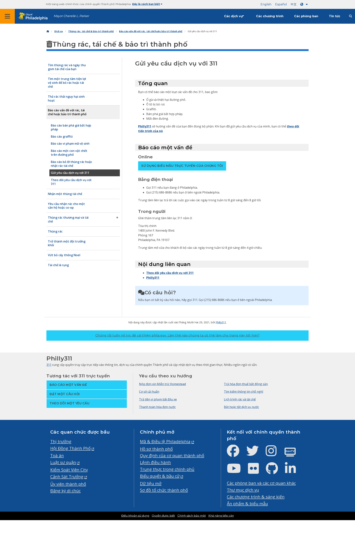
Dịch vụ (58, 31)
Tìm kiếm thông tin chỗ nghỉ (243, 392)
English (266, 4)
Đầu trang (339, 510)
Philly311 (144, 126)
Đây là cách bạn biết (146, 4)
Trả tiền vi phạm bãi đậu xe (158, 399)
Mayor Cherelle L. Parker (71, 16)
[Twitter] (255, 454)
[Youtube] (237, 471)
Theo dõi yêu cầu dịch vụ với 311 (170, 273)
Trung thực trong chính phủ (167, 469)
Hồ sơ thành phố (156, 449)
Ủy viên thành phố (68, 484)
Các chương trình (269, 16)
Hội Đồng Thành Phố (70, 448)
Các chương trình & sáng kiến (256, 497)
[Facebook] (236, 454)
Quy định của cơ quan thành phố (172, 455)
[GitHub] (275, 471)
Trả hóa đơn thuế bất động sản (246, 384)
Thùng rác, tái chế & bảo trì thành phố (91, 31)
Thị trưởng (60, 441)
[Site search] (350, 16)
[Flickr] (256, 471)
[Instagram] (274, 454)
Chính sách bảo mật (192, 515)
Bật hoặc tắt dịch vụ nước (241, 407)
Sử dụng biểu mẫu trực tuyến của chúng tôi (182, 166)
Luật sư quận (63, 462)
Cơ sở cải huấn (149, 392)
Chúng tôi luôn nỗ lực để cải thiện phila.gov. (177, 335)
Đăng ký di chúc (65, 490)
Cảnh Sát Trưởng (66, 476)
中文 (294, 4)
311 (48, 365)
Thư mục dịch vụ (243, 490)
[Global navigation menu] (7, 16)
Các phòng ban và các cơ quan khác (261, 483)
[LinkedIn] (293, 471)
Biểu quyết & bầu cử (160, 476)
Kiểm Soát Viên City (69, 470)
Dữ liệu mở (150, 483)
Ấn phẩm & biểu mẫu (247, 503)
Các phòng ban (306, 16)
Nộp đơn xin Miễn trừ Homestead (162, 384)
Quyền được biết (163, 515)
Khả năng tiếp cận (221, 515)
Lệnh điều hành (155, 462)
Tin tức (334, 16)
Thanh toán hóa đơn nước (157, 407)
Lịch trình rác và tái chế (240, 399)
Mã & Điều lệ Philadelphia (165, 441)
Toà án (57, 455)
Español (281, 4)
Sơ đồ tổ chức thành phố (164, 490)
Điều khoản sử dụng (135, 515)
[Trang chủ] (47, 31)
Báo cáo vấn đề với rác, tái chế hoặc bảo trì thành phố (150, 31)
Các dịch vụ (233, 16)
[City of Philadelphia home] (34, 16)
